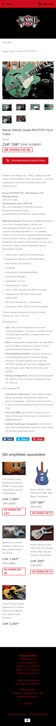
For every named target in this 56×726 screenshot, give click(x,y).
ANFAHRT (35, 684)
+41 (25, 669)
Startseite (6, 42)
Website (28, 703)
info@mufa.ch (31, 673)
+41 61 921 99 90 (30, 666)
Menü (9, 4)
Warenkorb (48, 4)
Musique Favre (20, 714)
